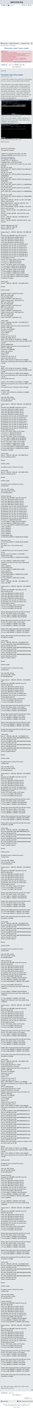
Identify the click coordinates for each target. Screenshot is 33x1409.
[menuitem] (5, 5)
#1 (1, 76)
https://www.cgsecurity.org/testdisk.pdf (22, 61)
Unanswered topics (4, 45)
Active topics (13, 45)
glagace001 (3, 70)
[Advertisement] (16, 24)
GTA (18, 1404)
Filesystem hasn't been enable (16, 48)
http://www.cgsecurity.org (7, 157)
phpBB (11, 1405)
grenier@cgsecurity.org (20, 155)
